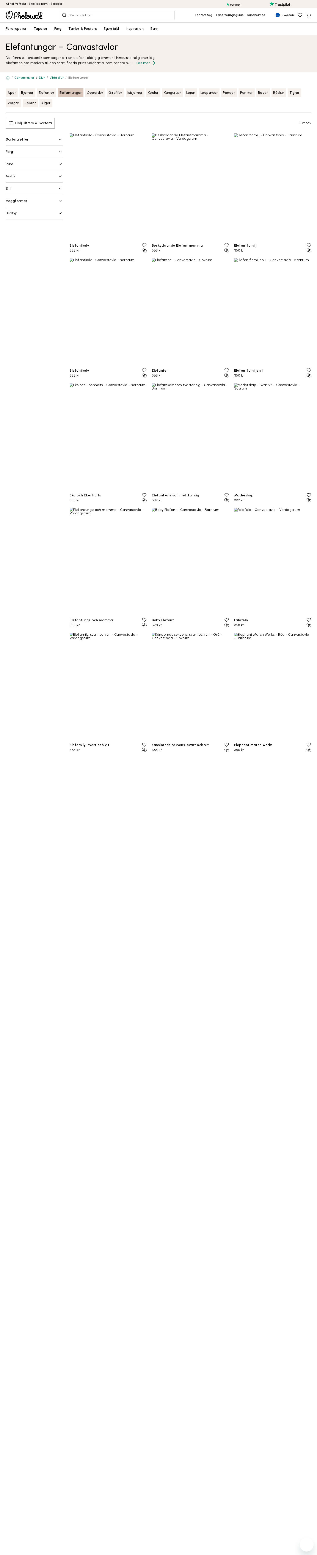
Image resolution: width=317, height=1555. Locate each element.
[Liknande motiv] (144, 250)
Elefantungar (71, 93)
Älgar (46, 103)
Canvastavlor (24, 78)
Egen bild (111, 29)
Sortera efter (17, 139)
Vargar (13, 103)
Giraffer (115, 93)
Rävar (263, 93)
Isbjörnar (135, 93)
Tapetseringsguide (230, 15)
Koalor (153, 93)
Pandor (229, 93)
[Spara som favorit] (144, 245)
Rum (9, 164)
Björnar (27, 93)
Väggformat (16, 201)
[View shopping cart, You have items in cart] (308, 15)
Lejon (190, 93)
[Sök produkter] (64, 15)
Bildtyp (12, 213)
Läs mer (143, 63)
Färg (57, 29)
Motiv (11, 176)
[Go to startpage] (24, 15)
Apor (12, 93)
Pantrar (246, 93)
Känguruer (172, 93)
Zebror (30, 103)
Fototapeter (16, 29)
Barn (154, 29)
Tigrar (294, 93)
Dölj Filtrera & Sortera (33, 123)
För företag (203, 15)
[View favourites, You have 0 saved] (300, 15)
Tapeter (41, 29)
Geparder (95, 93)
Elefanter (47, 93)
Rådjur (278, 93)
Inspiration (135, 29)
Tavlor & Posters (82, 29)
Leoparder (209, 93)
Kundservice (256, 15)
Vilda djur (57, 78)
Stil (8, 188)
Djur (42, 78)
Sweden (288, 15)
